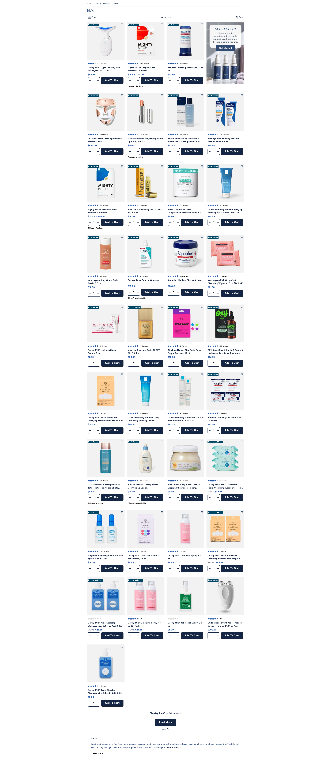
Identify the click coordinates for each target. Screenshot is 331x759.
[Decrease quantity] (90, 81)
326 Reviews (224, 205)
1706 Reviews (184, 63)
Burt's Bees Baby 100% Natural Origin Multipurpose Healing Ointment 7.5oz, (184, 486)
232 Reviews (144, 205)
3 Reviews (183, 551)
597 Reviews (144, 276)
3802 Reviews (104, 551)
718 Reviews (144, 134)
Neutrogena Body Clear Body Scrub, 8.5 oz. (103, 282)
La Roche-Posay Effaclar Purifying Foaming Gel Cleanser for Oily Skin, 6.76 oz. (225, 211)
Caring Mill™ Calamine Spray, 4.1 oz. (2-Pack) (144, 624)
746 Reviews (184, 134)
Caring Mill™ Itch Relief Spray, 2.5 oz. (185, 624)
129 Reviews (183, 346)
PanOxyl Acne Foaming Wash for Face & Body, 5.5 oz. (224, 140)
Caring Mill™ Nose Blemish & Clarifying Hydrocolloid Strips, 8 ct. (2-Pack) (224, 557)
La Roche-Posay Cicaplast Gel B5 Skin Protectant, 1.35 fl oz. (185, 419)
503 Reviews (184, 413)
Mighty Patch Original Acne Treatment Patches (141, 69)
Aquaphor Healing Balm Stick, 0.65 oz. (185, 69)
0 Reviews (103, 619)
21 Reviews (223, 619)
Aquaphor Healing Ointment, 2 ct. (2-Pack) (225, 419)
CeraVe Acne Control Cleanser (144, 280)
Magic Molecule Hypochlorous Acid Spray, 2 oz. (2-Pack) (105, 557)
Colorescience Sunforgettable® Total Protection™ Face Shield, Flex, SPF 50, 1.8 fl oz (104, 486)
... (97, 753)
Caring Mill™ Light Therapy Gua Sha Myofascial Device (104, 69)
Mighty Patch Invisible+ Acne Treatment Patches (102, 211)
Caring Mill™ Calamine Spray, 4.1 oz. (184, 557)
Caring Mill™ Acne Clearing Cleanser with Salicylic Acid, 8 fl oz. (104, 692)
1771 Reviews (104, 205)
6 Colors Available (95, 503)
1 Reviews (143, 619)
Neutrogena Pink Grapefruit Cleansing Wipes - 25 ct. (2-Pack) (225, 282)
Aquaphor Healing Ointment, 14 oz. (185, 280)
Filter (94, 17)
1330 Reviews (104, 134)
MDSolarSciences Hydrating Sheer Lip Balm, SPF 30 (145, 140)
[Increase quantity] (98, 81)
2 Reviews (103, 63)
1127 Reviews (184, 481)
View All (165, 729)
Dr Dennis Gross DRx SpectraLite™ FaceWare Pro (105, 140)
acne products (173, 747)
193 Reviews (144, 413)
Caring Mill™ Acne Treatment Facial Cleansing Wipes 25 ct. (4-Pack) (225, 486)
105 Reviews (224, 276)
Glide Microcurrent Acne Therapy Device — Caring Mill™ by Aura (225, 624)
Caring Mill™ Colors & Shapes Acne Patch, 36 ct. (143, 557)
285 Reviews (224, 346)
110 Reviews (223, 481)
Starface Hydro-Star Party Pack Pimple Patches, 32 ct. (184, 351)
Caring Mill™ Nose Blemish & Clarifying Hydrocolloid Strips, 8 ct (105, 419)
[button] (106, 41)
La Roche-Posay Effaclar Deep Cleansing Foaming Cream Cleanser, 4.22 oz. (143, 419)
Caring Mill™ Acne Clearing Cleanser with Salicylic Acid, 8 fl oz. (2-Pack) (104, 625)
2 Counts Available (135, 86)
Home (89, 3)
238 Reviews (104, 481)
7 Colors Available (135, 157)
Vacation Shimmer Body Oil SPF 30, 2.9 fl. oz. (144, 351)
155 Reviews (184, 205)
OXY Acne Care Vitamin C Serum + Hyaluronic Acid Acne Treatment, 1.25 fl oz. (225, 352)
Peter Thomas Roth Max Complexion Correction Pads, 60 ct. (184, 211)
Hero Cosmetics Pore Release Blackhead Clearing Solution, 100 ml (185, 140)
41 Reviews (223, 413)
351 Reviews (144, 346)
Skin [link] (116, 3)
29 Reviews (103, 346)
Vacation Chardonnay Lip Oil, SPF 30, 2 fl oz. (145, 211)
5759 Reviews (144, 63)
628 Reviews (104, 276)
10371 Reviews (224, 134)
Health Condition (103, 3)
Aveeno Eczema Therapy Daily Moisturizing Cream (143, 486)
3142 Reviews (144, 481)
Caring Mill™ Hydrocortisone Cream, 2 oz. (102, 351)
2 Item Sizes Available (137, 298)
